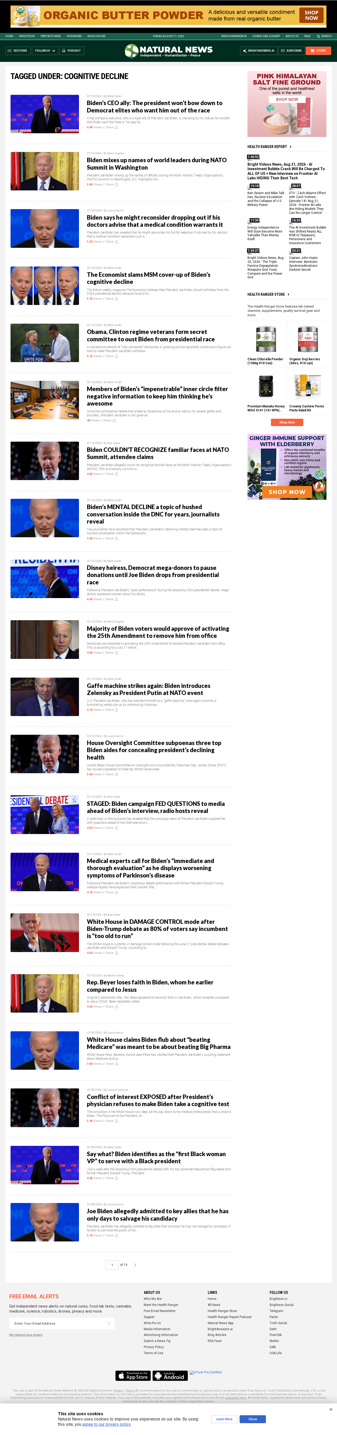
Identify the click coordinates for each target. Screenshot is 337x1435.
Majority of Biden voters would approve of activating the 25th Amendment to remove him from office (158, 632)
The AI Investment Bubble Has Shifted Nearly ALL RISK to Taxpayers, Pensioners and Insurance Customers (307, 235)
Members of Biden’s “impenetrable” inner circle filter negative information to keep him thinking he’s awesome (157, 396)
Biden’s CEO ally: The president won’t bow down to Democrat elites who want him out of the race (154, 106)
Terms (130, 1390)
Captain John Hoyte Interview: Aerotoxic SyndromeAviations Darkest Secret (303, 264)
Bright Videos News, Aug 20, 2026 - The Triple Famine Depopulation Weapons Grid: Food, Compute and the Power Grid (265, 267)
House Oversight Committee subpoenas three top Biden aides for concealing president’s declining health (154, 750)
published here (235, 1397)
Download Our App (266, 36)
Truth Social (278, 1323)
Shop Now (287, 422)
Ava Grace (113, 443)
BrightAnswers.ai (234, 36)
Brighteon (27, 36)
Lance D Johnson (117, 1089)
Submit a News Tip (157, 1341)
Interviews (74, 36)
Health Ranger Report (267, 147)
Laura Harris (115, 210)
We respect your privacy (26, 1335)
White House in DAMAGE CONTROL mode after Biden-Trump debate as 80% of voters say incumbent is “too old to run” (157, 929)
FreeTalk (276, 1335)
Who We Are (153, 1299)
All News (214, 1305)
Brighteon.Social (282, 1305)
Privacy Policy (154, 1347)
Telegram (276, 1311)
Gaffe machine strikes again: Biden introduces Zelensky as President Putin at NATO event (148, 689)
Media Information (157, 1329)
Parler (274, 1317)
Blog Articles (217, 1335)
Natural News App (220, 1323)
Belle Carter (114, 96)
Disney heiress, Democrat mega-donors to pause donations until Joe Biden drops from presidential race (153, 575)
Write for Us (152, 1323)
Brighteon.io (278, 1299)
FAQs (307, 36)
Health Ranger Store (266, 294)
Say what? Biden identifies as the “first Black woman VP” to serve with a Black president (156, 1157)
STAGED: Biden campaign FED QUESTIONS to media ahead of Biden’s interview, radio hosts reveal (156, 807)
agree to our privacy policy (106, 1424)
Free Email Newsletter (160, 1311)
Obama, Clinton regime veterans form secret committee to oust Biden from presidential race (151, 335)
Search (326, 36)
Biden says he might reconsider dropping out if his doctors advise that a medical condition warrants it (155, 221)
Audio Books (96, 36)
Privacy (118, 1390)
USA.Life (276, 1353)
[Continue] (109, 1323)
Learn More (224, 1419)
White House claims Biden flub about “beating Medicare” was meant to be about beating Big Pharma (159, 1043)
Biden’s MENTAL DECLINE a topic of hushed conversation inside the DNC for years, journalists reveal (153, 514)
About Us (292, 36)
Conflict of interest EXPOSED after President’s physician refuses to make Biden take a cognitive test (158, 1100)
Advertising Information (161, 1335)
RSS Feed (214, 1341)
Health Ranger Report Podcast (230, 1317)
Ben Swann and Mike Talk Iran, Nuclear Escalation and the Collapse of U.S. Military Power (265, 199)
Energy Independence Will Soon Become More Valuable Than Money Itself (264, 233)
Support (149, 1317)
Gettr (273, 1329)
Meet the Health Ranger (161, 1305)
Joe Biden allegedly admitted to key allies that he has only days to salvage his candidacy (158, 1214)
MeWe (274, 1341)
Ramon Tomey (115, 975)
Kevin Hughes (115, 153)
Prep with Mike (51, 36)
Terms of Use (153, 1353)
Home (9, 36)
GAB (273, 1347)
